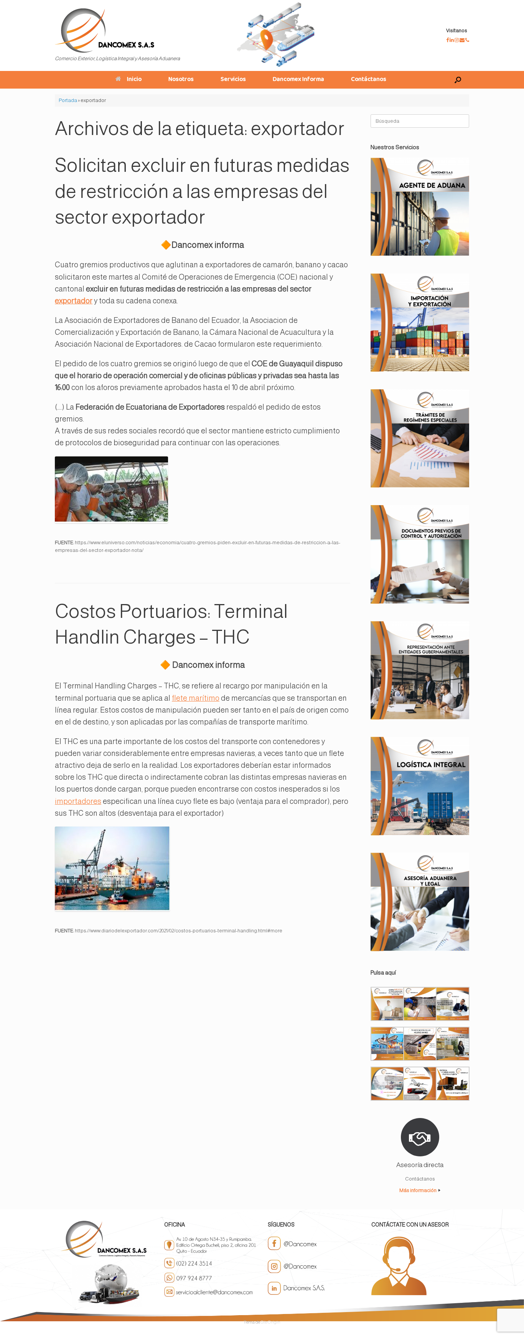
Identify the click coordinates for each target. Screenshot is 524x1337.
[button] (458, 80)
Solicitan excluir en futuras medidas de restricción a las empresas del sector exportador (202, 191)
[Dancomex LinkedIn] (452, 40)
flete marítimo (195, 698)
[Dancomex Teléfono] (467, 40)
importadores (78, 801)
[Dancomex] (104, 30)
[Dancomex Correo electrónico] (462, 40)
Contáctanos (368, 80)
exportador (73, 300)
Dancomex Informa (298, 80)
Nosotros (181, 80)
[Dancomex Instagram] (457, 40)
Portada (68, 100)
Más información (418, 1190)
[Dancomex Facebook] (448, 40)
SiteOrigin (270, 1322)
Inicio (134, 80)
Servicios (233, 80)
